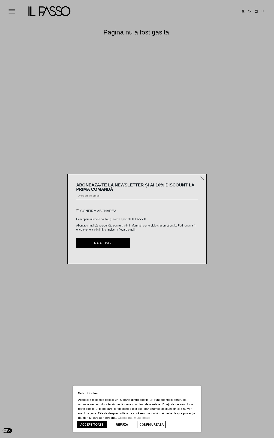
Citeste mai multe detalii (134, 417)
